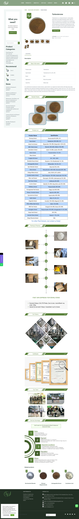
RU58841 (12, 75)
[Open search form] (74, 2)
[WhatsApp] (1, 264)
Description (28, 53)
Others (24, 500)
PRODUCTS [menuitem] (28, 2)
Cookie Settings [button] (6, 515)
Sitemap (23, 514)
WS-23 (12, 70)
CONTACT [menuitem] (50, 2)
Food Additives (26, 497)
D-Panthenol (13, 79)
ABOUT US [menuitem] (36, 2)
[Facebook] (63, 3)
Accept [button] (12, 515)
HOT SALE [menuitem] (43, 2)
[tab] (28, 53)
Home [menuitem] (22, 2)
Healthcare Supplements (63, 36)
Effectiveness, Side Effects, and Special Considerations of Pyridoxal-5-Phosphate (12, 100)
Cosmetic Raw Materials (28, 498)
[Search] (19, 43)
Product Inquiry (56, 30)
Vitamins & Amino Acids (28, 495)
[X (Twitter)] (67, 514)
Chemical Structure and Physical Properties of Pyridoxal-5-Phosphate (12, 116)
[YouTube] (69, 3)
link (26, 514)
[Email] (72, 3)
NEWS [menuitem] (55, 2)
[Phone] (66, 3)
